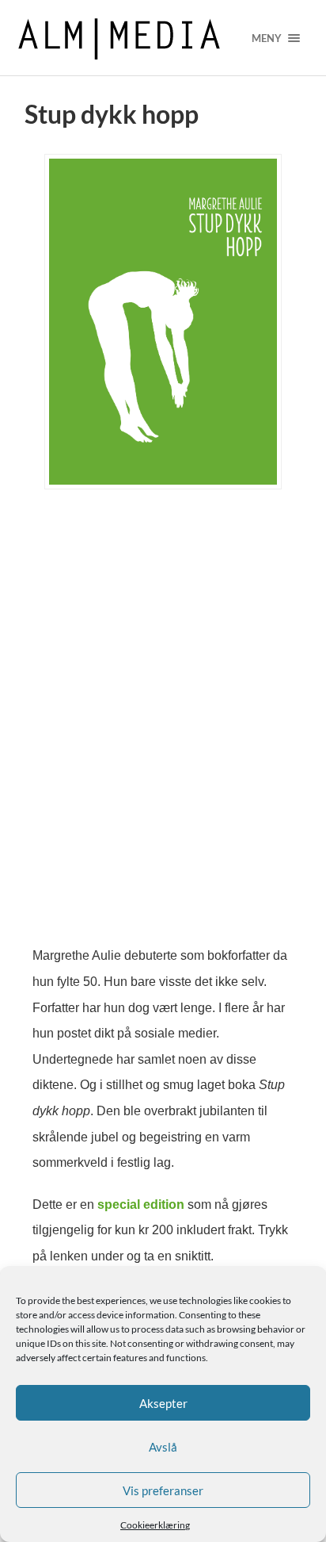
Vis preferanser (163, 1490)
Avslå (163, 1447)
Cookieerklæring (155, 1525)
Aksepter (163, 1403)
